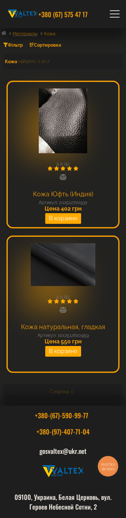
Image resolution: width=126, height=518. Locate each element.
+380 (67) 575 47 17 (63, 14)
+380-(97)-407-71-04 (63, 431)
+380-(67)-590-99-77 (61, 415)
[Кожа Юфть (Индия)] (63, 121)
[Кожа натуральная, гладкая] (63, 265)
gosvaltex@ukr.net (63, 451)
